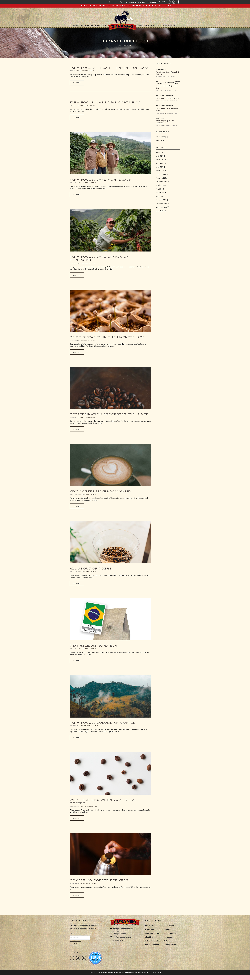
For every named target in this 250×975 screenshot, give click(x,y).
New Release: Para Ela (93, 644)
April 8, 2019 (73, 417)
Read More (77, 83)
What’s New (149, 926)
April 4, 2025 (73, 105)
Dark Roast (167, 929)
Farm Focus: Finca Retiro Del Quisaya (109, 67)
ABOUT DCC (156, 25)
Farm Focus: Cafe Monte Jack (101, 178)
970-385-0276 (118, 940)
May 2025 (159, 152)
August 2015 (160, 211)
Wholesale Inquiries (152, 933)
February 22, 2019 (74, 725)
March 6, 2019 (73, 648)
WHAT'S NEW (100, 25)
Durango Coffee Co (88, 71)
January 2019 (160, 178)
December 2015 (161, 203)
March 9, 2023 (73, 182)
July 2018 (159, 189)
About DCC (149, 937)
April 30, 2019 (73, 340)
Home (119, 45)
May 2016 (159, 196)
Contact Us (167, 937)
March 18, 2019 (74, 571)
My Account (152, 1)
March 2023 (159, 160)
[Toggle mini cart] (131, 2)
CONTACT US (169, 25)
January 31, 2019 (74, 883)
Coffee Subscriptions (153, 941)
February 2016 (161, 200)
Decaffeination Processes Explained (109, 413)
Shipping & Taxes (170, 944)
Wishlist (141, 1)
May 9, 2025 (73, 71)
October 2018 (160, 185)
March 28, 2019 (74, 494)
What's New (177, 82)
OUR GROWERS (86, 25)
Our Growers (159, 82)
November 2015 (161, 207)
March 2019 (159, 171)
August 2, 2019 (74, 263)
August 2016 (160, 192)
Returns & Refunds (152, 944)
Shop (75, 25)
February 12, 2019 (74, 806)
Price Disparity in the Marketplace (107, 336)
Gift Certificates (169, 933)
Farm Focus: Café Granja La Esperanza (99, 257)
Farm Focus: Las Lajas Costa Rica (105, 101)
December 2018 (161, 182)
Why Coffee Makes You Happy (101, 490)
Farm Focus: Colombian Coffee (103, 721)
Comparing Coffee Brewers (99, 879)
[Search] (121, 2)
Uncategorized (161, 69)
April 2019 (159, 167)
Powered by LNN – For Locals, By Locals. (148, 972)
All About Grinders (91, 567)
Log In (162, 2)
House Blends (168, 926)
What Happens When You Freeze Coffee (103, 800)
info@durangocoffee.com (122, 937)
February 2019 (161, 174)
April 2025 (159, 156)
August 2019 (160, 163)
